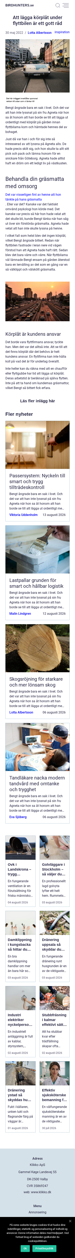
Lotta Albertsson (40, 33)
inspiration (62, 32)
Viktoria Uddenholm (23, 515)
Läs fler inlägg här (37, 401)
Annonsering (37, 1212)
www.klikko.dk (41, 1192)
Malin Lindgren (20, 614)
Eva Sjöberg (18, 817)
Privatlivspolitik (44, 1248)
